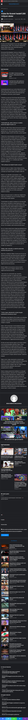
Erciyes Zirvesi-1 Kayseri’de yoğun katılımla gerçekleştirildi (17, 650)
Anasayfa (4, 8)
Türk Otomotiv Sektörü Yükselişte (17, 626)
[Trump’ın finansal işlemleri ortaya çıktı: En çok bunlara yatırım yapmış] (5, 570)
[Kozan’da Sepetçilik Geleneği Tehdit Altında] (7, 464)
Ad (2, 514)
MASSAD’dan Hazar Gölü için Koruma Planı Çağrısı (7, 457)
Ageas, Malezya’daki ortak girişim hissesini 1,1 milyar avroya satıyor (7, 476)
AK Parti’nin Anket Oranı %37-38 (17, 592)
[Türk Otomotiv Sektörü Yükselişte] (5, 628)
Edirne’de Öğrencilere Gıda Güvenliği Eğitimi (16, 610)
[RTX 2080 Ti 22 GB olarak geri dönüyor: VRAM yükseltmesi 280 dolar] (4, 74)
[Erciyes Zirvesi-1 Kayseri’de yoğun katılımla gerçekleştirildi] (5, 651)
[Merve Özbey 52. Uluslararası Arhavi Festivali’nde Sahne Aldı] (5, 622)
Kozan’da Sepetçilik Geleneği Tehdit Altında (6, 470)
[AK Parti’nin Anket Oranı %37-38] (5, 593)
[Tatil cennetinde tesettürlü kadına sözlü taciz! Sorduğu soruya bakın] (5, 582)
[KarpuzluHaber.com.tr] (14, 4)
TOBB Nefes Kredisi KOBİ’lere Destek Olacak (20, 457)
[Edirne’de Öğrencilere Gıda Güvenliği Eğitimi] (5, 611)
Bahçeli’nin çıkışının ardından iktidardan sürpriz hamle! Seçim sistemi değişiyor (17, 558)
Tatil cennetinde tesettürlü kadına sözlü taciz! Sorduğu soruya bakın (18, 581)
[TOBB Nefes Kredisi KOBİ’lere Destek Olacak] (21, 451)
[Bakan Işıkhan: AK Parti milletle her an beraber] (5, 657)
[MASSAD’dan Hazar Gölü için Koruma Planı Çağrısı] (7, 451)
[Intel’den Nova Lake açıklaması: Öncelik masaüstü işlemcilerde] (4, 82)
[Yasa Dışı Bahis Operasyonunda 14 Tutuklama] (5, 605)
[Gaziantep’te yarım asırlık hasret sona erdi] (5, 576)
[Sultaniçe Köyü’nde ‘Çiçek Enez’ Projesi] (5, 616)
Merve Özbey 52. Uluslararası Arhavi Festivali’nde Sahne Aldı (18, 621)
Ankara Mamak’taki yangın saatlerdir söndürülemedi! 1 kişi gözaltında (17, 546)
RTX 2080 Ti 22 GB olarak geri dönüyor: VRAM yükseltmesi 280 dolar (16, 75)
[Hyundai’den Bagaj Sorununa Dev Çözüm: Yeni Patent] (5, 552)
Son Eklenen (14, 540)
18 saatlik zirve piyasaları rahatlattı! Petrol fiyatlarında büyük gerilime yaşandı (17, 645)
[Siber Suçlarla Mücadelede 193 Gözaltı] (5, 599)
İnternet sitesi (4, 524)
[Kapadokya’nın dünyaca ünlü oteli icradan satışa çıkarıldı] (5, 564)
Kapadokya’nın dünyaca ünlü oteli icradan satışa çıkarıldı (18, 563)
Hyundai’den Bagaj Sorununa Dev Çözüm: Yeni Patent (17, 551)
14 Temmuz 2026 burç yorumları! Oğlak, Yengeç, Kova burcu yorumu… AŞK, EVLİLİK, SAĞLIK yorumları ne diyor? (21, 485)
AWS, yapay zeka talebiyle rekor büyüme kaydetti (20, 463)
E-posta (3, 519)
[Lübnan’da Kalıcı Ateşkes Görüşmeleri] (5, 634)
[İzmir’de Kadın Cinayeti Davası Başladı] (5, 588)
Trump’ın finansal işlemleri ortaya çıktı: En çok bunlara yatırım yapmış (18, 569)
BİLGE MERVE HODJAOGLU (8, 19)
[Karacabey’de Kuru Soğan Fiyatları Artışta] (5, 639)
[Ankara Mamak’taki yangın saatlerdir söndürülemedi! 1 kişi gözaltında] (5, 546)
